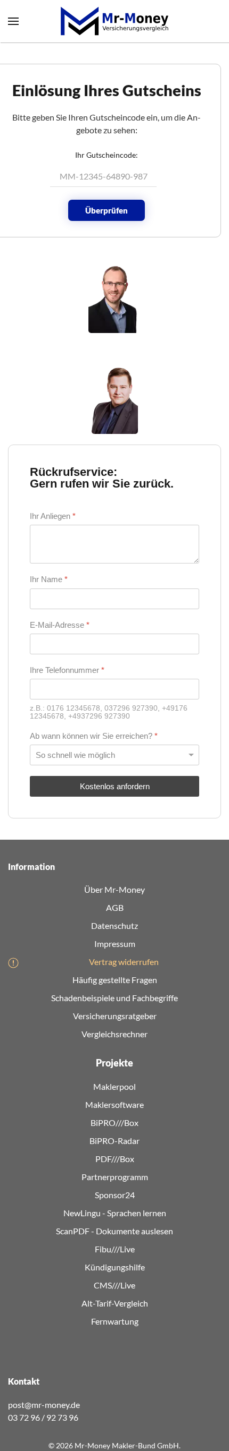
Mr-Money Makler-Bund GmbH (127, 1445)
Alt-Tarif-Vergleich (114, 1303)
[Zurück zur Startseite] (114, 21)
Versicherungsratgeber (115, 1016)
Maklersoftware (114, 1104)
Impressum (114, 943)
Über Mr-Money (114, 889)
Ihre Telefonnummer (67, 669)
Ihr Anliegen (53, 515)
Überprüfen (106, 210)
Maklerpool (114, 1086)
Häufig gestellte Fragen (114, 980)
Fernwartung (114, 1321)
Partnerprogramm (114, 1177)
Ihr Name (49, 579)
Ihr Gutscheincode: (106, 154)
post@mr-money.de (44, 1404)
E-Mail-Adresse (59, 624)
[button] (13, 21)
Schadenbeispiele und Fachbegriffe (114, 998)
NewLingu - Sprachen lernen (114, 1213)
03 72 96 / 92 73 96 (43, 1417)
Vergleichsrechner (114, 1034)
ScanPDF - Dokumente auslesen (114, 1231)
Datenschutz (114, 925)
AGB (115, 907)
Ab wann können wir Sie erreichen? (94, 735)
